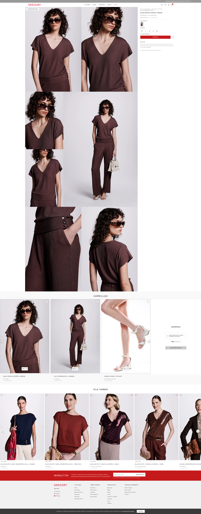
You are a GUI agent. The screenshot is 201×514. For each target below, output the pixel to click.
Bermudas (109, 487)
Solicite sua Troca (79, 498)
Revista (109, 4)
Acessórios (102, 4)
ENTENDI (141, 511)
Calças (109, 494)
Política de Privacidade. (128, 511)
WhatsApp (57, 495)
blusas (161, 9)
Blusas (108, 492)
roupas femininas (148, 9)
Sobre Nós (92, 487)
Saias (108, 501)
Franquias (92, 492)
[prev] (1, 341)
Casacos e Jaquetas (112, 496)
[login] (168, 5)
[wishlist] (165, 5)
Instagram (57, 493)
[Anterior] (3, 431)
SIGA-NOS (56, 488)
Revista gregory (94, 494)
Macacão (109, 498)
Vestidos (109, 503)
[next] (148, 341)
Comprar (155, 37)
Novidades (87, 4)
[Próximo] (197, 431)
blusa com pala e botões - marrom (147, 10)
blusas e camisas (155, 9)
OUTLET (115, 4)
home (141, 9)
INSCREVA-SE (140, 474)
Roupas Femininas (79, 492)
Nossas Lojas (93, 490)
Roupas (94, 4)
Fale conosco (128, 490)
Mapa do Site (93, 496)
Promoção (77, 496)
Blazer (108, 490)
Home (76, 487)
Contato (127, 494)
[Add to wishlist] (173, 37)
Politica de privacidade (130, 492)
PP (142, 31)
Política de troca (128, 487)
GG (157, 31)
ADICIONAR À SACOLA (175, 347)
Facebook (57, 491)
